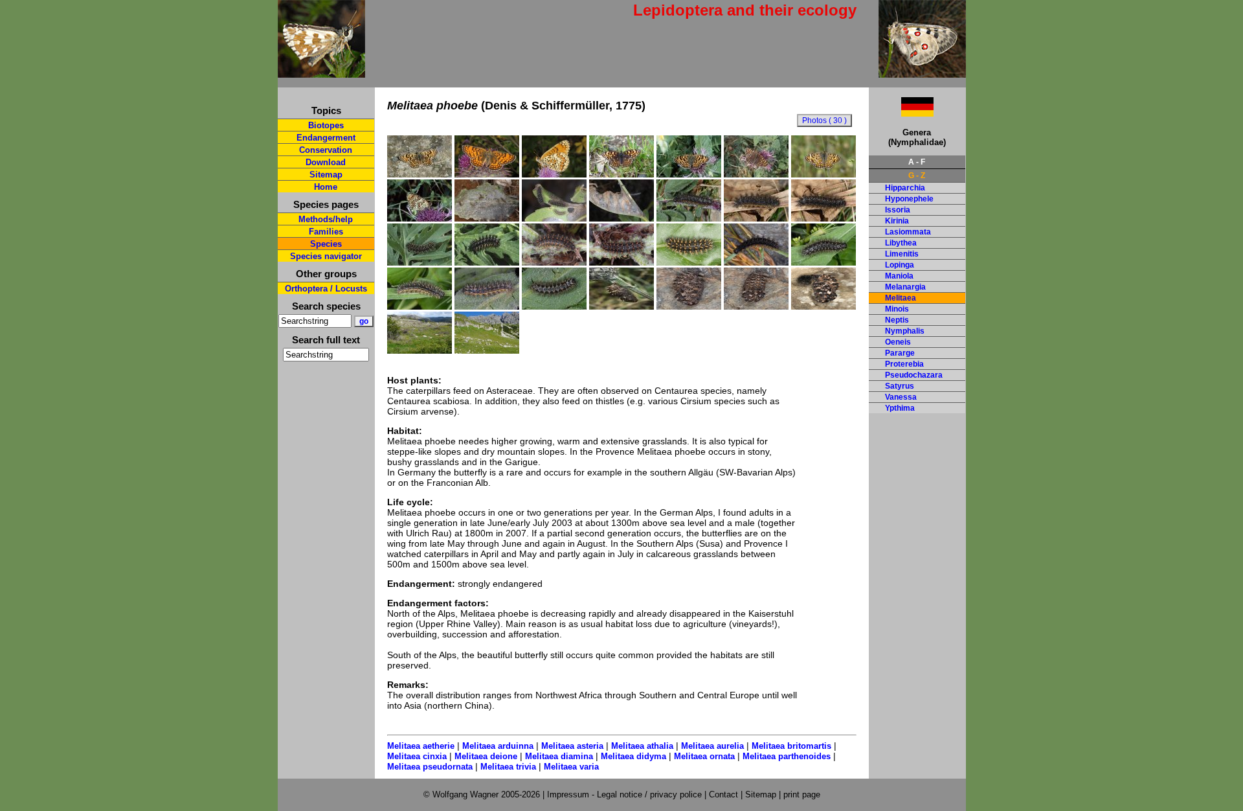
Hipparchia (905, 187)
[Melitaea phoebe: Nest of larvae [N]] (621, 218)
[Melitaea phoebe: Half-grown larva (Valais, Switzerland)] (688, 218)
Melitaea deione (485, 756)
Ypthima (900, 408)
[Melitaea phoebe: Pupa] (621, 306)
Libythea (901, 242)
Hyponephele (909, 198)
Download (326, 162)
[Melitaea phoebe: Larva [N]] (419, 262)
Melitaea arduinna (497, 746)
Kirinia (897, 220)
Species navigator (326, 256)
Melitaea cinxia (417, 756)
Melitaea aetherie (420, 746)
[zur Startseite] (321, 72)
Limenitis (902, 253)
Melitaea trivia (508, 766)
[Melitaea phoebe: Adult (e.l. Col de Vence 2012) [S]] (486, 174)
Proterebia (904, 364)
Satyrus (899, 386)
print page (801, 794)
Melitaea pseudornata (430, 766)
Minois (897, 309)
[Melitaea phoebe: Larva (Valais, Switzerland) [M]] (823, 262)
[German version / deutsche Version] (901, 113)
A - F (916, 161)
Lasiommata (908, 231)
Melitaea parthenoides (787, 756)
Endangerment (326, 138)
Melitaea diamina (559, 756)
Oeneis (898, 342)
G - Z (916, 175)
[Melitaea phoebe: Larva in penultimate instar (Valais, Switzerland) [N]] (756, 218)
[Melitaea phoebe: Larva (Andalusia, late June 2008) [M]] (756, 262)
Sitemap (325, 174)
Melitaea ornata (704, 756)
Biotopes (326, 125)
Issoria (897, 209)
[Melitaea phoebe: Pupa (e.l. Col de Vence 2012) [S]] (823, 306)
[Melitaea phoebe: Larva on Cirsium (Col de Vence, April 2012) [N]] (554, 262)
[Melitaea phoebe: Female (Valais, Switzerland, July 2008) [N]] (419, 174)
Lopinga (899, 264)
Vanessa (901, 397)
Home (325, 187)
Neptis (897, 320)
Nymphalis (904, 331)
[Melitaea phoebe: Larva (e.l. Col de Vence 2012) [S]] (688, 262)
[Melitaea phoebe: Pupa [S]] (688, 306)
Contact (723, 794)
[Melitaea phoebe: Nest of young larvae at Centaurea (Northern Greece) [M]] (486, 218)
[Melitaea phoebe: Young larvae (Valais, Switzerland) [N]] (554, 218)
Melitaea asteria (572, 746)
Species (326, 244)
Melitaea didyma (633, 756)
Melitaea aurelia (712, 746)
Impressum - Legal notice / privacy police (625, 794)
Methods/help (325, 219)
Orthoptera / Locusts (326, 288)
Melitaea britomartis (791, 746)
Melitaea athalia (642, 746)
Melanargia (905, 286)
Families (326, 231)
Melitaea (900, 298)
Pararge (900, 353)
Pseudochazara (914, 375)
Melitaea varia (571, 766)
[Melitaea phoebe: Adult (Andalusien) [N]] (823, 174)
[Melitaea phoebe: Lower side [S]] (419, 218)
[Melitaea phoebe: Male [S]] (688, 174)
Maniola (899, 275)
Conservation (325, 150)
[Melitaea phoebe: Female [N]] (756, 174)
